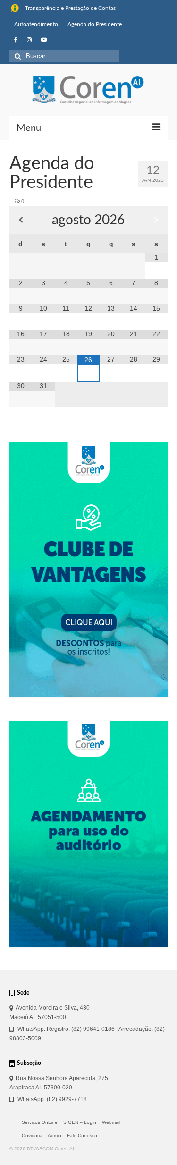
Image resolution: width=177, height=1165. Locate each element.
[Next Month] (156, 220)
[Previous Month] (20, 220)
